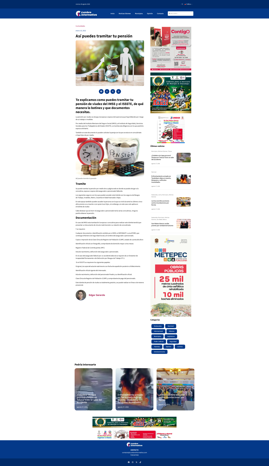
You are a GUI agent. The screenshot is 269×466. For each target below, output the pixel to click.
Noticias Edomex (125, 13)
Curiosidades (80, 26)
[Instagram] (132, 462)
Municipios (139, 13)
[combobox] (180, 13)
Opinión (150, 13)
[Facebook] (128, 462)
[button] (101, 91)
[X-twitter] (136, 462)
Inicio (113, 13)
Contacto (160, 13)
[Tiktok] (140, 462)
